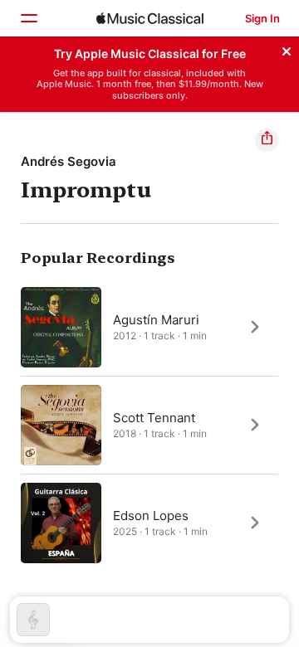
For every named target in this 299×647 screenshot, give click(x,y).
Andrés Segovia (68, 161)
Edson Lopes (151, 515)
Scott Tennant (154, 417)
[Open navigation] (28, 18)
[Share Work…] (266, 140)
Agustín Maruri (156, 319)
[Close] (286, 48)
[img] (149, 18)
